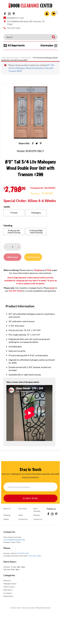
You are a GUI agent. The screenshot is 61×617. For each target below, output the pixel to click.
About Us (7, 508)
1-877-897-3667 (34, 556)
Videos (6, 519)
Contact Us (37, 519)
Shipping (38, 270)
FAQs (49, 270)
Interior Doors (9, 587)
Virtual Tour (23, 519)
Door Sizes (23, 508)
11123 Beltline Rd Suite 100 (14, 540)
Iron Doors (7, 593)
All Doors (7, 580)
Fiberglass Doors (9, 584)
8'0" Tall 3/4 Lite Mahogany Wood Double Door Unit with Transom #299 (31, 68)
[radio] (14, 212)
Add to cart (12, 257)
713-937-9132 (23, 553)
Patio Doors (8, 590)
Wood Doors (8, 596)
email (52, 288)
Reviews (36, 515)
